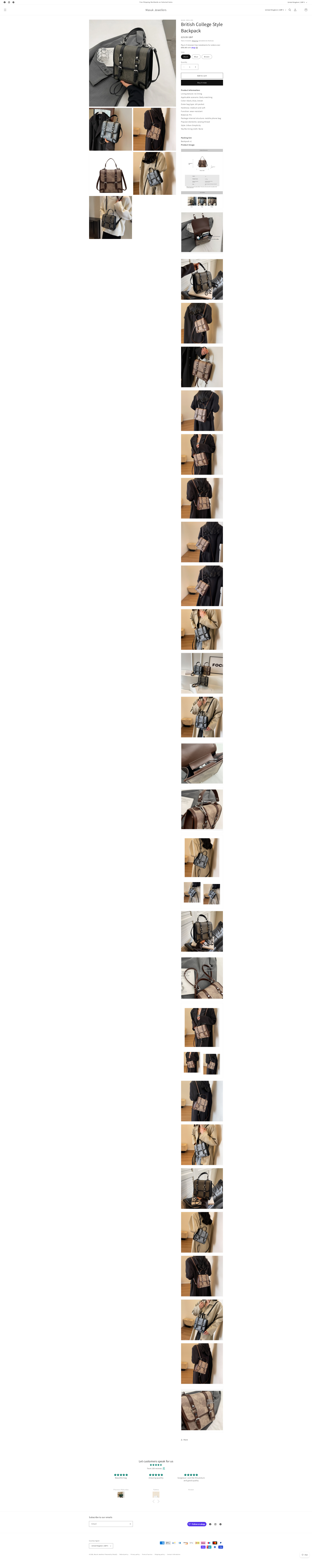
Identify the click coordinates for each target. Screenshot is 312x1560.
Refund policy (124, 1554)
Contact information (173, 1554)
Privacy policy (135, 1554)
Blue (196, 57)
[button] (5, 10)
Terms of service (147, 1554)
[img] (156, 1465)
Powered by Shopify (111, 1554)
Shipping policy (160, 1554)
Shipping (195, 41)
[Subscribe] (130, 1524)
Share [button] (185, 1440)
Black (186, 57)
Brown (207, 57)
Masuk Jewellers (99, 1554)
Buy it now (202, 82)
